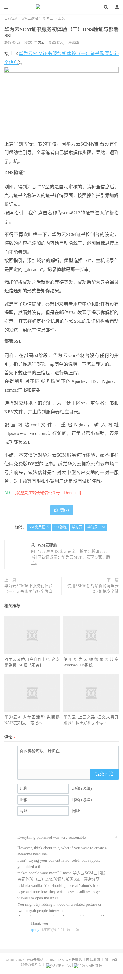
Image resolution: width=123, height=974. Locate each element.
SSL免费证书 (39, 527)
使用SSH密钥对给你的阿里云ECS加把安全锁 (93, 589)
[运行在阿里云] (58, 965)
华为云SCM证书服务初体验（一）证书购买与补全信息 (28, 589)
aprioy (35, 930)
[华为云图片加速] (88, 965)
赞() (64, 510)
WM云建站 (61, 7)
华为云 (48, 19)
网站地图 (93, 960)
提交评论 (104, 773)
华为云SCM (96, 527)
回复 (76, 930)
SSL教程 (60, 527)
